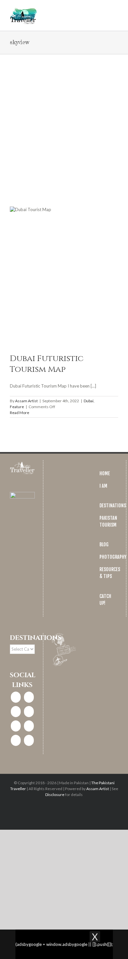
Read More (19, 412)
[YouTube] (29, 726)
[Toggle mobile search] (103, 10)
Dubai (89, 400)
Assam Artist (26, 400)
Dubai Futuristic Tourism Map (46, 364)
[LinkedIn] (29, 711)
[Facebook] (16, 697)
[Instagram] (29, 697)
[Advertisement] (64, 121)
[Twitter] (16, 711)
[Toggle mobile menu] (115, 10)
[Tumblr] (16, 740)
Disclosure (54, 794)
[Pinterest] (16, 726)
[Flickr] (29, 740)
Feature (17, 406)
